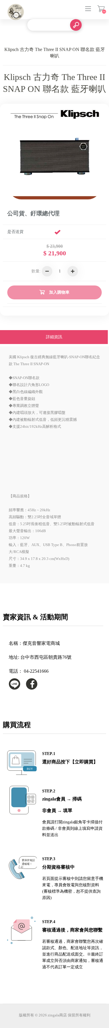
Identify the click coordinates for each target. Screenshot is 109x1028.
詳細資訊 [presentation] (54, 337)
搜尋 (76, 25)
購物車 (101, 8)
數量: (36, 271)
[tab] (54, 337)
